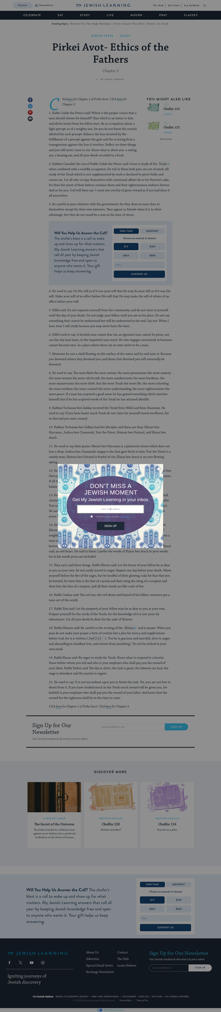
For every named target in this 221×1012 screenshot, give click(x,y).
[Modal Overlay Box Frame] (110, 506)
